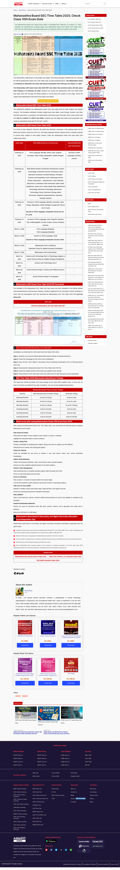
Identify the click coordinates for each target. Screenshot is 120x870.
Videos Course (94, 795)
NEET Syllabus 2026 (93, 206)
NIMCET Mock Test (38, 824)
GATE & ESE (55, 788)
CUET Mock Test (37, 792)
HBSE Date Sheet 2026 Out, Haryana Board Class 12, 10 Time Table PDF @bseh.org (95, 242)
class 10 (18, 696)
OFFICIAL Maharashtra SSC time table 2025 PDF (48, 306)
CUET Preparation (93, 186)
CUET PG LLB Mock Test (39, 815)
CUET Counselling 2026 (94, 189)
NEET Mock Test (37, 788)
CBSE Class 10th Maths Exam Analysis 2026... (25, 721)
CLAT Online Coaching (19, 810)
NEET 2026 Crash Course (95, 214)
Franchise (73, 801)
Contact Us (74, 792)
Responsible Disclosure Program (72, 864)
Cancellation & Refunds (89, 864)
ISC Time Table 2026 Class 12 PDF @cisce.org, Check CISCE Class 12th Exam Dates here (96, 290)
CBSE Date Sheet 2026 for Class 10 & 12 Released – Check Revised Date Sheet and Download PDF (96, 228)
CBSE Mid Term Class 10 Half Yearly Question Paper (95, 151)
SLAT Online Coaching (19, 825)
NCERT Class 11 (18, 758)
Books (91, 801)
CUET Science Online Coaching (19, 795)
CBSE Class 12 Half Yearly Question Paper (95, 144)
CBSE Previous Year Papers (95, 134)
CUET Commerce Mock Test (40, 798)
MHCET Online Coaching (20, 814)
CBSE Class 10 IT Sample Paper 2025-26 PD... (71, 721)
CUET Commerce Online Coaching (20, 800)
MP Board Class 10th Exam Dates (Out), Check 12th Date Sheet (95, 235)
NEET (89, 203)
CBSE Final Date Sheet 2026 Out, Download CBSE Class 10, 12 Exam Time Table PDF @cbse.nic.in (96, 313)
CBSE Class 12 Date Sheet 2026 (95, 161)
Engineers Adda (75, 776)
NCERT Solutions (33, 4)
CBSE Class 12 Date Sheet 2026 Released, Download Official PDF (95, 270)
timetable (25, 696)
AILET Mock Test (37, 818)
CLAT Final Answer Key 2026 (95, 28)
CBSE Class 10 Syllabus (94, 137)
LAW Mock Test (37, 805)
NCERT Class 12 (18, 755)
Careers (78, 798)
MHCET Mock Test (38, 811)
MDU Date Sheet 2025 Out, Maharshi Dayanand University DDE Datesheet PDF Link (96, 257)
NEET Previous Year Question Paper (96, 210)
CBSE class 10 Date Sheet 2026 (95, 156)
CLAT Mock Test (37, 808)
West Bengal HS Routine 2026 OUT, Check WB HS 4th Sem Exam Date (96, 320)
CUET (53, 798)
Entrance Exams (47, 4)
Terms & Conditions (103, 864)
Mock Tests (93, 788)
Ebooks (92, 798)
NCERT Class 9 (17, 765)
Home (15, 10)
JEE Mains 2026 (92, 340)
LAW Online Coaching (19, 807)
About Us (73, 788)
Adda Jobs (35, 773)
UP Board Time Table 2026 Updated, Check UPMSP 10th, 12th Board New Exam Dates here (96, 249)
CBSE (57, 4)
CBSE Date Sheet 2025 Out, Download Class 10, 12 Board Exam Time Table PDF (95, 305)
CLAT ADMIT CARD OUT (94, 19)
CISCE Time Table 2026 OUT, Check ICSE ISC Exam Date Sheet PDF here (95, 284)
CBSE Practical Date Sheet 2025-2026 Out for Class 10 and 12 (95, 327)
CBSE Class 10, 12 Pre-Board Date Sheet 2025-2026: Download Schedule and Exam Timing (96, 298)
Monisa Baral (18, 34)
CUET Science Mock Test (39, 795)
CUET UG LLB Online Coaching (19, 828)
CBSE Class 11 (65, 758)
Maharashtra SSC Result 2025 (48, 101)
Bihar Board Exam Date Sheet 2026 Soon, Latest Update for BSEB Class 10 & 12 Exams (96, 277)
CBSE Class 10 (65, 761)
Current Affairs (56, 773)
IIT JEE (54, 792)
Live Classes (93, 792)
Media (72, 795)
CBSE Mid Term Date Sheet (95, 148)
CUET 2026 (91, 173)
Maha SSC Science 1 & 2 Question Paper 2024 (65, 556)
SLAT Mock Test (37, 821)
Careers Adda (55, 776)
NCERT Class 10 (18, 761)
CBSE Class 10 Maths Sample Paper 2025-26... (48, 723)
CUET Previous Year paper (95, 179)
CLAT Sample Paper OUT (94, 22)
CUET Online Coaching (19, 792)
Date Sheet (22, 10)
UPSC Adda (74, 773)
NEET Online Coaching (19, 788)
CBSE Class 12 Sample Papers (96, 131)
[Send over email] (22, 573)
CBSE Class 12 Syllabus (94, 140)
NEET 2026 (88, 755)
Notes (63, 4)
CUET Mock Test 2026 (94, 192)
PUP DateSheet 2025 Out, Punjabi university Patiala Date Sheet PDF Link (96, 264)
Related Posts (18, 703)
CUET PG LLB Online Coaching (19, 817)
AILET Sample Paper (93, 31)
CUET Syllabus (92, 176)
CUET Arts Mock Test (38, 801)
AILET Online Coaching (19, 821)
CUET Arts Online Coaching (21, 804)
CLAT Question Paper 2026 (95, 25)
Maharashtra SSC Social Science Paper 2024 (30, 556)
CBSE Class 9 (65, 765)
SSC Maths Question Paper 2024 (48, 560)
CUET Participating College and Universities (96, 182)
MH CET (87, 765)
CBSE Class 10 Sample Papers (96, 128)
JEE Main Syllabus (93, 343)
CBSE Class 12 (65, 755)
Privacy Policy (114, 864)
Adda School (36, 776)
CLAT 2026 (88, 758)
